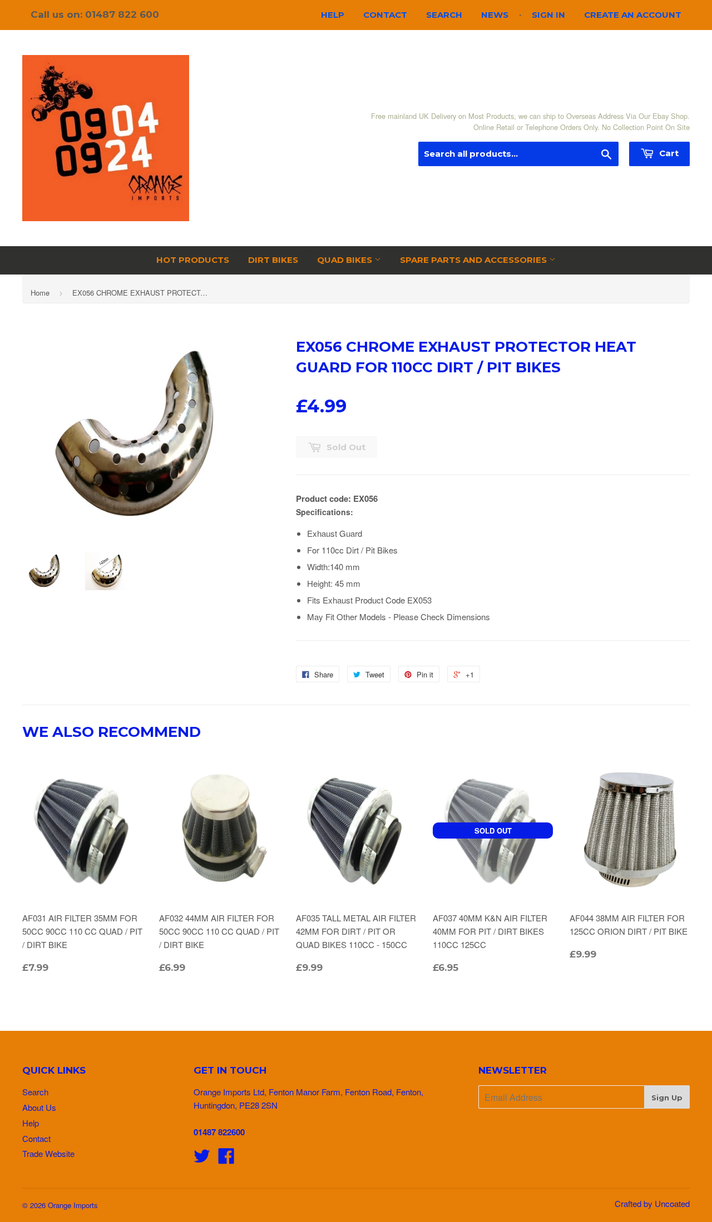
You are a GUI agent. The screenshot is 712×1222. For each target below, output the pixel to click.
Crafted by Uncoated (652, 1203)
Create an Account (632, 14)
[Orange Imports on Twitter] (202, 1159)
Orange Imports (73, 1205)
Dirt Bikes (273, 260)
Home (40, 292)
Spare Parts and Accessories (474, 260)
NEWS (494, 14)
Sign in (548, 14)
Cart (668, 153)
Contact (385, 14)
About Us (39, 1107)
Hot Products (192, 260)
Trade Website (48, 1153)
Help (332, 14)
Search (444, 14)
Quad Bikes (345, 260)
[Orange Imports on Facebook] (226, 1159)
